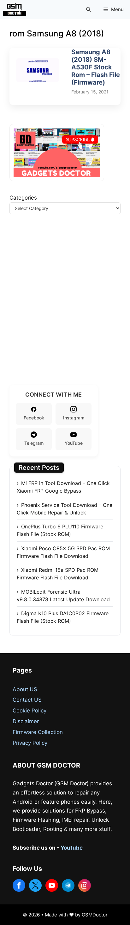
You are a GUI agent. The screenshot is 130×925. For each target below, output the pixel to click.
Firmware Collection (38, 732)
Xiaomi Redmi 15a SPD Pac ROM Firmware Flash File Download (57, 574)
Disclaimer (26, 721)
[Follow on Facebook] (19, 885)
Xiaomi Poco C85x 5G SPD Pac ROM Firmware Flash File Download (63, 552)
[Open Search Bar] (88, 9)
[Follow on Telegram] (68, 885)
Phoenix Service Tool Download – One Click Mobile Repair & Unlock (64, 509)
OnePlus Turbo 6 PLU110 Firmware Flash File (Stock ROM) (60, 530)
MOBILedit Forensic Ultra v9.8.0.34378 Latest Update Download (63, 596)
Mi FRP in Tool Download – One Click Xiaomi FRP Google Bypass (63, 487)
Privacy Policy (30, 743)
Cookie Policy (29, 710)
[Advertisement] (65, 307)
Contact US (27, 700)
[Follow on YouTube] (51, 885)
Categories (23, 198)
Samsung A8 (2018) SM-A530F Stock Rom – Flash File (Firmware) (95, 67)
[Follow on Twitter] (35, 885)
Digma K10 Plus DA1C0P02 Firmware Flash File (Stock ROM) (63, 617)
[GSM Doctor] (16, 9)
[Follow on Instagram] (84, 885)
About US (25, 689)
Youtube (72, 848)
